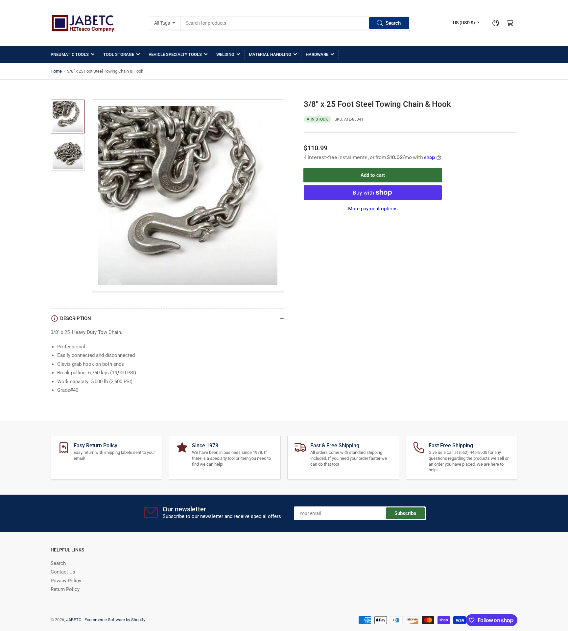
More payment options (373, 209)
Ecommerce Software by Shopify (114, 619)
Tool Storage (118, 54)
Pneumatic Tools (70, 54)
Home (56, 71)
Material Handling (270, 54)
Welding (225, 54)
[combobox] (296, 23)
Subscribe (405, 513)
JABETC (73, 619)
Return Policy (65, 589)
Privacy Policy (66, 581)
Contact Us (63, 572)
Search (393, 23)
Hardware (317, 54)
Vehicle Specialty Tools (175, 54)
